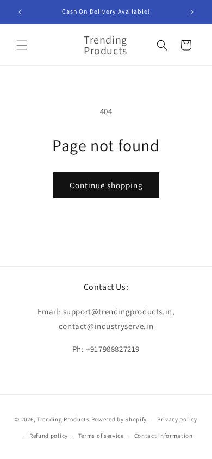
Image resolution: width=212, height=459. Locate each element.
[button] (22, 45)
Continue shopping (106, 185)
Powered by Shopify (119, 419)
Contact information (163, 435)
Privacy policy (177, 419)
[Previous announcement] (20, 12)
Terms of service (101, 435)
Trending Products (63, 419)
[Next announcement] (192, 12)
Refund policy (48, 435)
